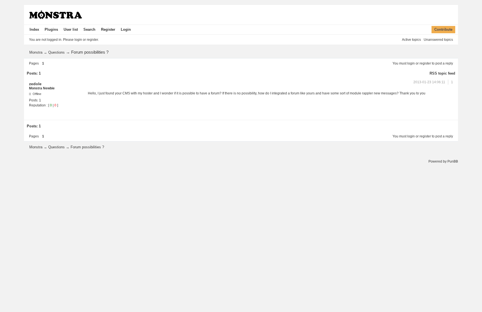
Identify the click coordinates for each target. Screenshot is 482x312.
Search (89, 29)
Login (126, 29)
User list (71, 29)
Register (108, 29)
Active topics (411, 40)
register (425, 63)
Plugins (51, 29)
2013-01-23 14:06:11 (429, 82)
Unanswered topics (438, 40)
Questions (56, 52)
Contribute (443, 29)
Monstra (35, 52)
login (411, 63)
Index (34, 29)
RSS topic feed (442, 73)
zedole (35, 84)
